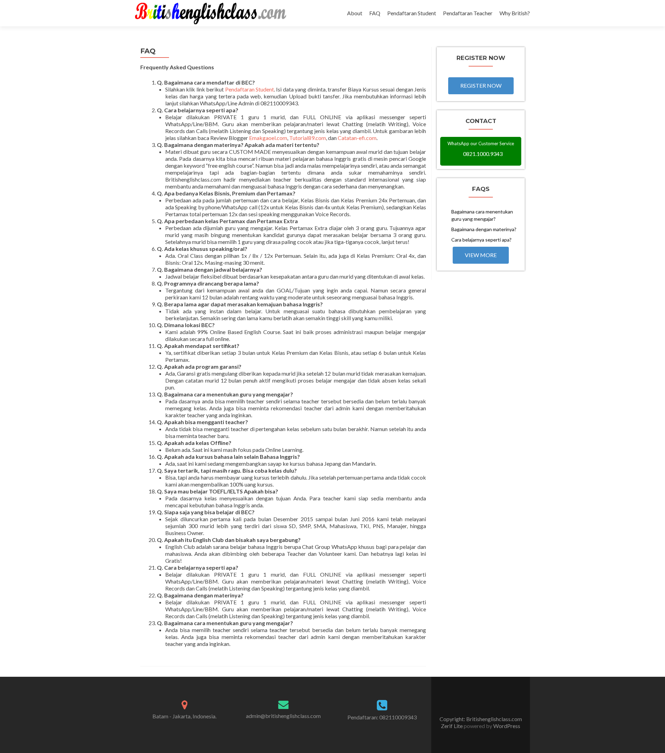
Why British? (514, 13)
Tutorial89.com (307, 137)
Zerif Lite (452, 726)
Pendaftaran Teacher (468, 13)
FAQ (374, 13)
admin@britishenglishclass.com (283, 715)
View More (481, 255)
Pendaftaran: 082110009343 (382, 717)
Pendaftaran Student (411, 13)
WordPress (506, 726)
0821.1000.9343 (483, 153)
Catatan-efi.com (357, 137)
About (354, 13)
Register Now (481, 85)
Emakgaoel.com (268, 137)
